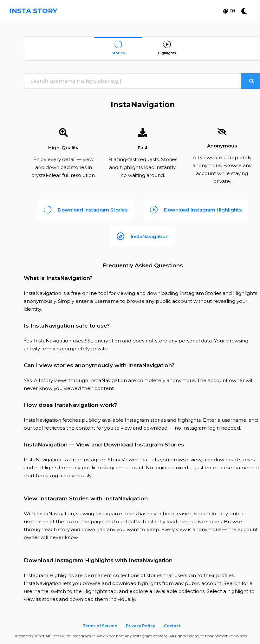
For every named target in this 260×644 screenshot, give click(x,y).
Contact (172, 625)
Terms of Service (100, 625)
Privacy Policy (140, 625)
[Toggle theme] (244, 11)
